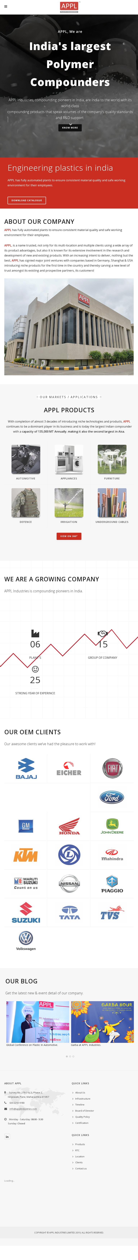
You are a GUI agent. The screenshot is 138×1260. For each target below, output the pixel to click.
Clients (79, 1162)
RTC (77, 1150)
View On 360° (69, 536)
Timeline (79, 1104)
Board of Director (84, 1110)
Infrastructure (82, 1098)
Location (79, 1156)
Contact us (81, 1168)
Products (80, 1144)
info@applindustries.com (23, 1108)
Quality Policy (82, 1116)
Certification (81, 1122)
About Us (80, 1092)
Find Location (69, 331)
